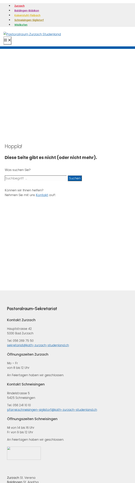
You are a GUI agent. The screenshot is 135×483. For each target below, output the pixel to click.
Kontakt (42, 195)
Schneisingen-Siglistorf (29, 20)
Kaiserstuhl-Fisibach (27, 15)
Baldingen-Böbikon (26, 10)
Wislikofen (20, 25)
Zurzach (19, 6)
